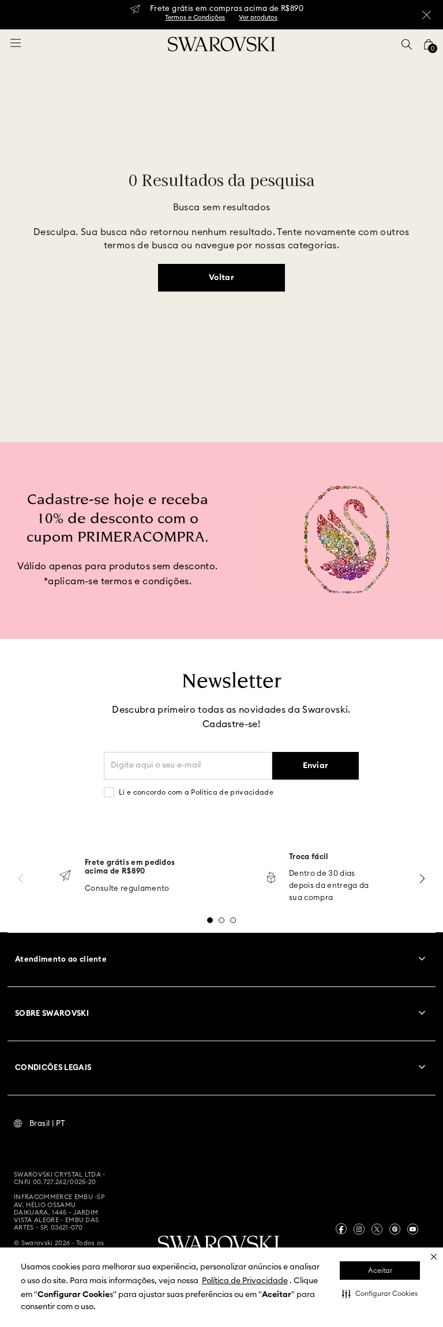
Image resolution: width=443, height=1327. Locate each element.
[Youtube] (412, 1229)
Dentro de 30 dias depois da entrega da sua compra (329, 886)
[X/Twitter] (376, 1229)
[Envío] (65, 876)
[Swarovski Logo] (218, 1245)
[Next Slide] (422, 878)
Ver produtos (258, 17)
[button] (380, 1293)
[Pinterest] (394, 1229)
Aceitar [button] (380, 1270)
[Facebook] (341, 1228)
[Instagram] (359, 1229)
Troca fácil (309, 857)
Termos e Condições (195, 17)
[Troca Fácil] (271, 878)
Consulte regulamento (127, 889)
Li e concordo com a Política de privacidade (196, 792)
